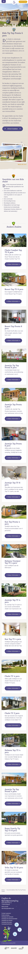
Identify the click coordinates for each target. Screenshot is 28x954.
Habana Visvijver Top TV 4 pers (13, 562)
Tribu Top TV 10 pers (14, 868)
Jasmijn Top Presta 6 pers (13, 445)
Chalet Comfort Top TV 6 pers (13, 251)
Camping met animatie (7, 917)
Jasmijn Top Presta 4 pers (13, 406)
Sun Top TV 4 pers (13, 639)
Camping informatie (7, 922)
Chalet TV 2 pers (12, 713)
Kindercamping (5, 915)
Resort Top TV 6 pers (14, 289)
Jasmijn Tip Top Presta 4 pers (12, 790)
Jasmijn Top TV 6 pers (12, 484)
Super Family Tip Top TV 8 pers (12, 830)
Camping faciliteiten (7, 924)
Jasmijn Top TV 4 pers (12, 601)
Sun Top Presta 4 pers (12, 523)
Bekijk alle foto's (22, 164)
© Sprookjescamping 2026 (8, 943)
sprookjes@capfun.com (8, 908)
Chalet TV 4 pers (12, 676)
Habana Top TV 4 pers (12, 751)
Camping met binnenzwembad (9, 918)
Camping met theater (7, 920)
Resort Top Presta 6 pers (13, 327)
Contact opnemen (6, 913)
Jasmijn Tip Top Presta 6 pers (12, 367)
